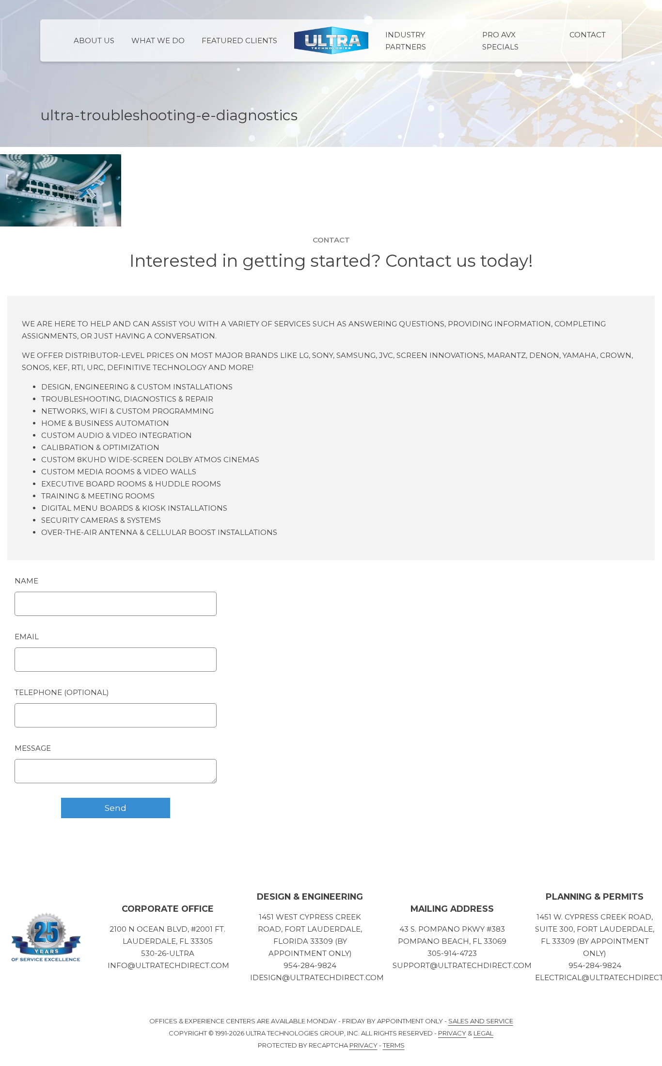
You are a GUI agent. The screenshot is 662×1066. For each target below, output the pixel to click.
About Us (94, 40)
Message (33, 748)
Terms (394, 1045)
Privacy (452, 1033)
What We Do (158, 40)
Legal (483, 1033)
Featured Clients (239, 40)
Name (26, 580)
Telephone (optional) (62, 692)
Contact (587, 34)
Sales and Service (480, 1021)
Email (27, 636)
